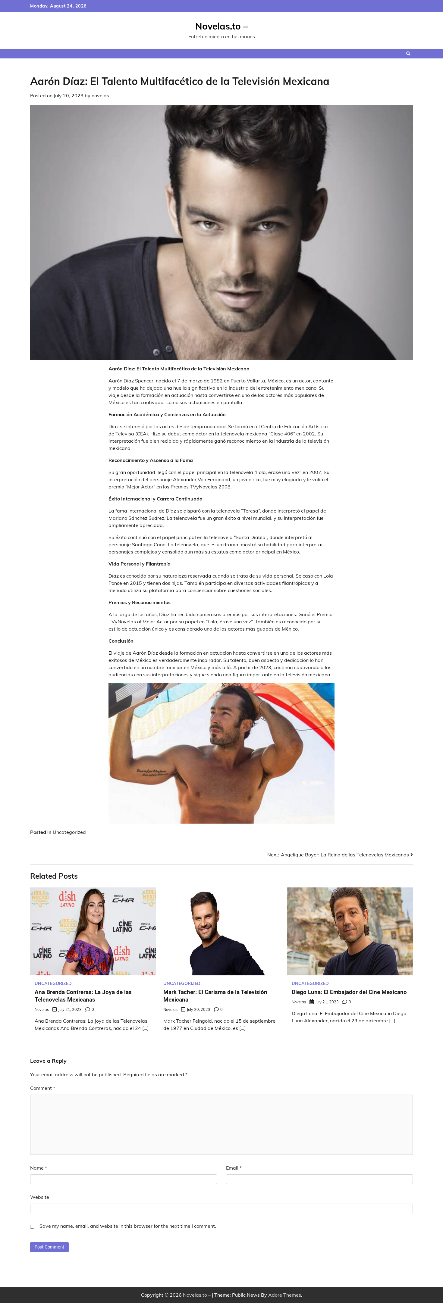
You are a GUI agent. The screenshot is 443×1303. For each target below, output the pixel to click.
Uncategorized (69, 832)
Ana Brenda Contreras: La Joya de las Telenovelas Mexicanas (83, 996)
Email (234, 1168)
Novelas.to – (221, 26)
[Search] (408, 53)
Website (39, 1197)
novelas (100, 95)
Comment (42, 1088)
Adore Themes (284, 1295)
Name (38, 1168)
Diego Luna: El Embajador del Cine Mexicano (349, 992)
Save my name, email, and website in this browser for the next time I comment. (127, 1226)
